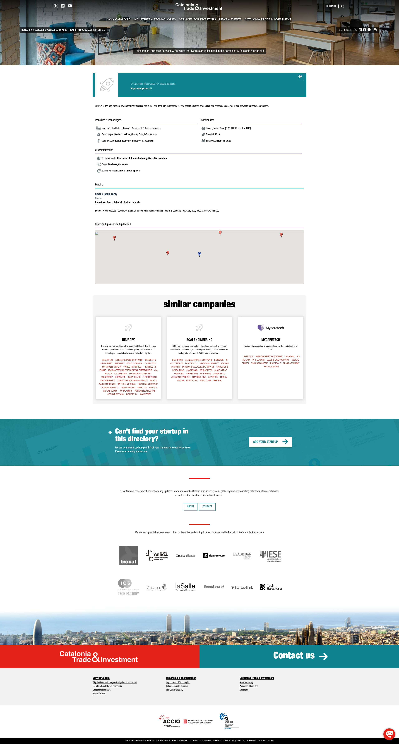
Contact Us (244, 690)
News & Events (230, 19)
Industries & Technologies (155, 19)
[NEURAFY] (128, 358)
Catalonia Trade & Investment (268, 19)
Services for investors (197, 19)
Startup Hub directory (174, 690)
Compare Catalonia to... (102, 690)
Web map (217, 741)
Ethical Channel (179, 741)
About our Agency (246, 682)
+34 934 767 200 (266, 741)
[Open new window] (389, 734)
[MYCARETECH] (270, 358)
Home (24, 30)
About (190, 506)
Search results (78, 30)
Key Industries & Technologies (178, 682)
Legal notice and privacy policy (139, 741)
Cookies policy (163, 741)
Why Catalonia (119, 19)
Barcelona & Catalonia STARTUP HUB (48, 30)
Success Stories (99, 694)
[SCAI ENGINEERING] (199, 358)
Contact (331, 6)
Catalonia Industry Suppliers (177, 686)
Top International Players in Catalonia (107, 686)
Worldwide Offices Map (249, 686)
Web (300, 76)
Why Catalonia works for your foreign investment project (115, 682)
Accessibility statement (200, 741)
